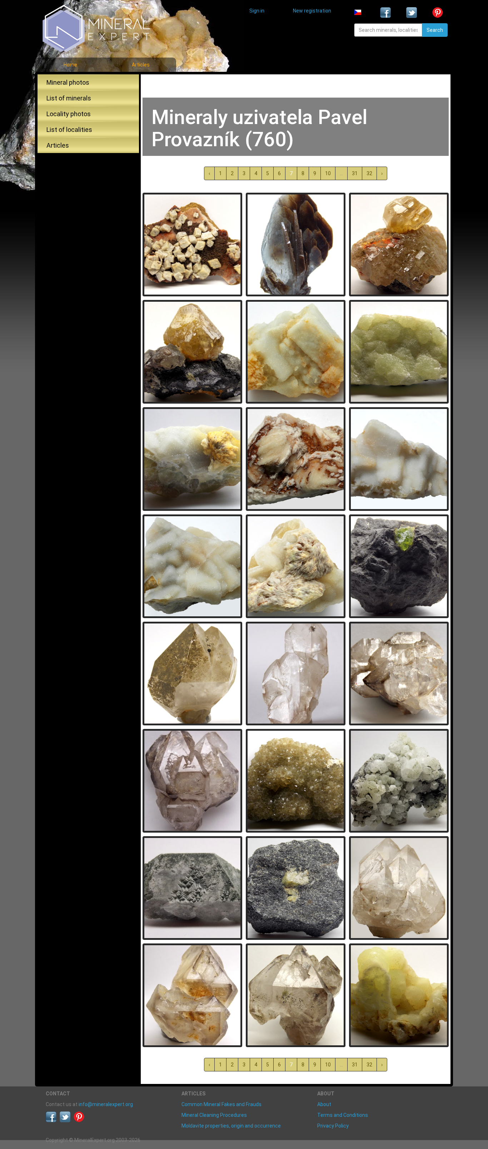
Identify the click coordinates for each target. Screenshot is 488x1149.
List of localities (69, 129)
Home (70, 65)
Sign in (256, 11)
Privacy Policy (333, 1126)
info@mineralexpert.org (106, 1104)
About (324, 1104)
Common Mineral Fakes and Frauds (221, 1104)
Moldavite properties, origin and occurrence (231, 1126)
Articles (141, 65)
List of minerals (68, 98)
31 (355, 173)
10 (328, 173)
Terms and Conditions (342, 1115)
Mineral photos (67, 82)
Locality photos (68, 114)
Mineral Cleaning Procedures (214, 1115)
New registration (312, 11)
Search (435, 30)
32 (369, 173)
